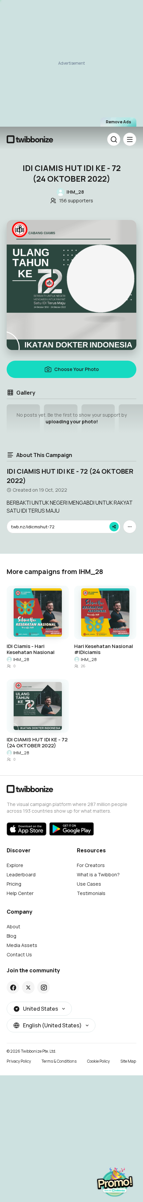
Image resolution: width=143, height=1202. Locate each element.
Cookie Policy (98, 1061)
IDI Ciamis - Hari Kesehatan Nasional (31, 649)
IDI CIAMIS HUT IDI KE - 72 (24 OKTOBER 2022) (37, 743)
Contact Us (19, 954)
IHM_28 (21, 659)
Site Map (128, 1061)
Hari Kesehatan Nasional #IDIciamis (103, 649)
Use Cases (89, 884)
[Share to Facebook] (13, 987)
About (13, 926)
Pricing (14, 884)
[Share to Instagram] (43, 987)
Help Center (20, 893)
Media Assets (22, 945)
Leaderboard (21, 874)
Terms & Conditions (59, 1061)
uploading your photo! (72, 421)
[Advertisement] (71, 66)
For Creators (91, 865)
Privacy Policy (19, 1061)
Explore (15, 865)
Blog (11, 936)
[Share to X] (28, 987)
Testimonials (91, 893)
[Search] (113, 139)
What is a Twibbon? (98, 874)
